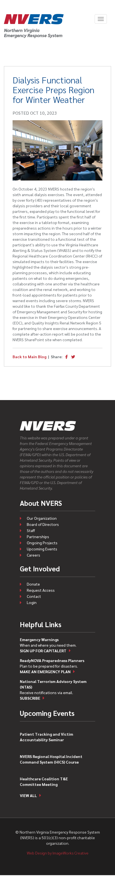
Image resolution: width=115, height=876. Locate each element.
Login (32, 602)
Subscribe (30, 698)
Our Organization (42, 518)
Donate (33, 583)
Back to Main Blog (29, 356)
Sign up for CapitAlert (43, 650)
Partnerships (38, 536)
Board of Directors (43, 524)
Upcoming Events (42, 548)
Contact (34, 596)
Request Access (41, 590)
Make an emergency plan (45, 671)
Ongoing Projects (42, 542)
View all (28, 795)
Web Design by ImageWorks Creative (57, 852)
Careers (33, 554)
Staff (31, 530)
